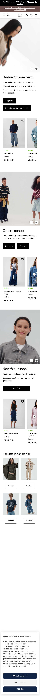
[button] (34, 136)
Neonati (29, 521)
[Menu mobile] (4, 15)
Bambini (23, 246)
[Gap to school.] (20, 212)
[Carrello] (36, 15)
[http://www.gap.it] (20, 15)
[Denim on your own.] (20, 66)
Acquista (9, 101)
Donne (11, 486)
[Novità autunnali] (20, 352)
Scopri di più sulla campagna (17, 108)
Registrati (31, 2)
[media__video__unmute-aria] (36, 69)
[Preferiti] (31, 15)
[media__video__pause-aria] (31, 69)
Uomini (29, 486)
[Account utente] (27, 15)
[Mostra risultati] (8, 15)
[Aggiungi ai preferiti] (22, 121)
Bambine (9, 246)
